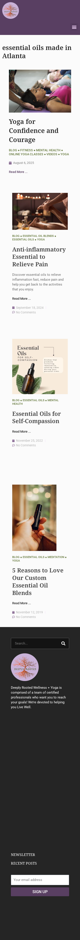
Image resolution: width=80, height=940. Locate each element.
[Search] (63, 643)
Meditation (56, 557)
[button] (74, 27)
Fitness (26, 150)
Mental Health (48, 150)
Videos (51, 154)
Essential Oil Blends (38, 236)
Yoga (64, 154)
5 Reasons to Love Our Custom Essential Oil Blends (38, 581)
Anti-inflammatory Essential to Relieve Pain (39, 256)
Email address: (22, 872)
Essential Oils (23, 239)
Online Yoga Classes (26, 154)
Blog (13, 150)
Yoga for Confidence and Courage (34, 130)
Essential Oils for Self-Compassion (36, 417)
